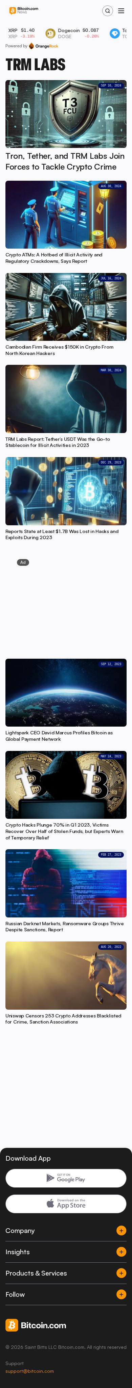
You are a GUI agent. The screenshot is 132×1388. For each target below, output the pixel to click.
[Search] (107, 10)
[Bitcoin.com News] (23, 11)
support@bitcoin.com (29, 1371)
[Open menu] (121, 10)
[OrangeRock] (43, 46)
